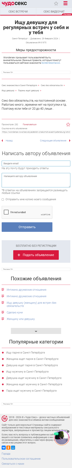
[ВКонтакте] (4, 448)
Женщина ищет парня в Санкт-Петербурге (32, 359)
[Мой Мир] (13, 448)
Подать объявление (38, 255)
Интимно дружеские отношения (26, 289)
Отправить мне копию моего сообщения (31, 199)
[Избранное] (56, 3)
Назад (9, 140)
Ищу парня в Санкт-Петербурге (25, 352)
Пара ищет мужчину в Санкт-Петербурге (31, 390)
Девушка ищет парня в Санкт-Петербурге (32, 365)
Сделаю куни (15, 312)
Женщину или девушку (21, 319)
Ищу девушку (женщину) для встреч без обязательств (31, 304)
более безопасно (51, 63)
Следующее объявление (53, 140)
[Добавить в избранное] (68, 125)
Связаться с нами (13, 463)
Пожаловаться (30, 124)
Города (6, 453)
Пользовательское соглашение (21, 458)
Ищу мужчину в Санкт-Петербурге (27, 371)
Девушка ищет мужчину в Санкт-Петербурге (33, 378)
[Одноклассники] (8, 448)
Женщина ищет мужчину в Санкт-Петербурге (34, 384)
